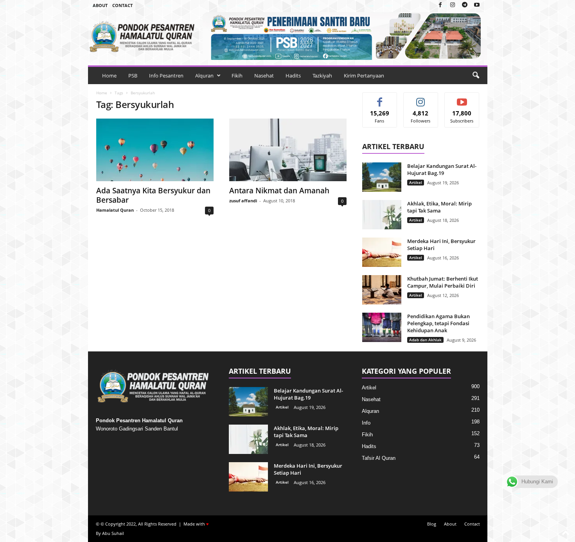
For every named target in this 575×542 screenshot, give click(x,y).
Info (366, 423)
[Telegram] (464, 5)
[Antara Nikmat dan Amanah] (288, 150)
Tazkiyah (322, 75)
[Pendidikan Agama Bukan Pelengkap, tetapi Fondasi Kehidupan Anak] (381, 327)
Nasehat (264, 75)
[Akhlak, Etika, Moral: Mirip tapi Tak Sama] (381, 214)
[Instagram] (452, 5)
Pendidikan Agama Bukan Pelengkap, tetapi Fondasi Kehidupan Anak (438, 323)
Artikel (415, 182)
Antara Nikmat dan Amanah (279, 190)
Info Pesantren (166, 75)
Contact (122, 5)
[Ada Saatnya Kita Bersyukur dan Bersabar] (155, 150)
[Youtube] (477, 5)
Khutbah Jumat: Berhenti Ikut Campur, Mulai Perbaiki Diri (442, 282)
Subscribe (462, 98)
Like (379, 98)
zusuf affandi (243, 200)
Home (109, 75)
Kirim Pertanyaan (364, 75)
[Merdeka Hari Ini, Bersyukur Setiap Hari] (381, 252)
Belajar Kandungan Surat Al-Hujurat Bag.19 (441, 169)
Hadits (293, 75)
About (100, 5)
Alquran (204, 75)
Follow (420, 98)
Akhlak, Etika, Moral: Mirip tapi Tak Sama (439, 207)
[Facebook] (440, 5)
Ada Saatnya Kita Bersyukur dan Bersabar (153, 195)
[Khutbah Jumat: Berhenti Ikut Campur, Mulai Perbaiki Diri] (381, 289)
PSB (132, 75)
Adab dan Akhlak (425, 339)
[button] (475, 75)
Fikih (237, 75)
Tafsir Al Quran (378, 458)
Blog (431, 524)
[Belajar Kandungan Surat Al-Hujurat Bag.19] (381, 177)
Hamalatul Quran (115, 210)
